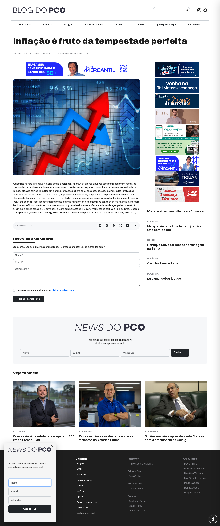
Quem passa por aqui (87, 502)
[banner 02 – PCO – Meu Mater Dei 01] (177, 132)
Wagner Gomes (192, 492)
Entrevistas (194, 24)
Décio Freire (190, 463)
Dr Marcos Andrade (194, 468)
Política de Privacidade (62, 290)
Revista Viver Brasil (86, 513)
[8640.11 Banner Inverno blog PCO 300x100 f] (177, 69)
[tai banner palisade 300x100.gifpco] (177, 85)
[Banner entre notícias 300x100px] (177, 163)
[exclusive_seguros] (177, 101)
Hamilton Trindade (193, 473)
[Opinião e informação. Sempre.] (39, 10)
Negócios (81, 491)
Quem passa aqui (166, 24)
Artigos (68, 24)
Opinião (139, 24)
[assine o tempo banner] (177, 147)
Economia (25, 24)
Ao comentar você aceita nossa (45, 290)
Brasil (119, 24)
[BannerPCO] (177, 116)
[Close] (52, 446)
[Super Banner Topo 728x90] (76, 69)
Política (47, 24)
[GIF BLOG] (177, 194)
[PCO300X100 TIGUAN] (177, 178)
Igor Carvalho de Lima (195, 478)
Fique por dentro (94, 24)
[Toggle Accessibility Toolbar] (213, 519)
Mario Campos (191, 483)
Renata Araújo (191, 487)
